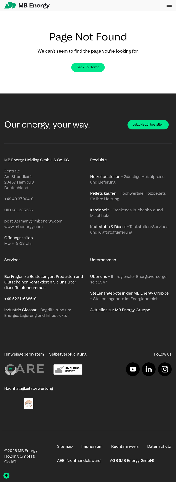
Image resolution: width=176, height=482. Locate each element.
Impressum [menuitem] (92, 447)
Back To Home (88, 67)
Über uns (99, 277)
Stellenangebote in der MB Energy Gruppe (129, 293)
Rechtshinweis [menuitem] (125, 447)
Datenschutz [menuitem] (159, 447)
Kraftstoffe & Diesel (108, 227)
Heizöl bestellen (105, 177)
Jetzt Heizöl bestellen (148, 124)
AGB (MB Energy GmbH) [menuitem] (132, 461)
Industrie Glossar (20, 310)
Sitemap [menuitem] (65, 447)
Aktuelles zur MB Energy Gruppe (120, 310)
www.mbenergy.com (23, 227)
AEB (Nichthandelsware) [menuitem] (79, 461)
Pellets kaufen (103, 194)
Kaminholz (100, 210)
